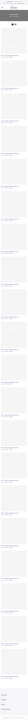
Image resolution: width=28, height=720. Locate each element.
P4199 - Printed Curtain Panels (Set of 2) (10, 545)
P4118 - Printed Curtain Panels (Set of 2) (10, 447)
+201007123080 (9, 1)
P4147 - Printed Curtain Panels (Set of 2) (10, 415)
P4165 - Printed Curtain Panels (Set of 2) (10, 611)
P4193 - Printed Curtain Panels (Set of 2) (10, 317)
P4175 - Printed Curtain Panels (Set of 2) (10, 578)
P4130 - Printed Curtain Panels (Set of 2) (10, 251)
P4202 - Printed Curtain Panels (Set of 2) (10, 513)
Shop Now (23, 3)
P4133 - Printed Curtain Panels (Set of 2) (10, 676)
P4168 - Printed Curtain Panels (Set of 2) (10, 382)
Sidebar (25, 24)
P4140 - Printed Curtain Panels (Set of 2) (10, 219)
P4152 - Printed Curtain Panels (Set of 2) (10, 55)
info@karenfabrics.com (18, 1)
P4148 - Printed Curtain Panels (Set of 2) (10, 121)
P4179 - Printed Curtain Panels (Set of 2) (10, 88)
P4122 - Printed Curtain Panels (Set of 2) (10, 284)
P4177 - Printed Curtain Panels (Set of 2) (10, 349)
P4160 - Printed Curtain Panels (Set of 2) (10, 186)
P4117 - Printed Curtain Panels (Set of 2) (10, 480)
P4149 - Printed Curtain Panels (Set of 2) (10, 643)
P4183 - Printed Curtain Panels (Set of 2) (10, 153)
